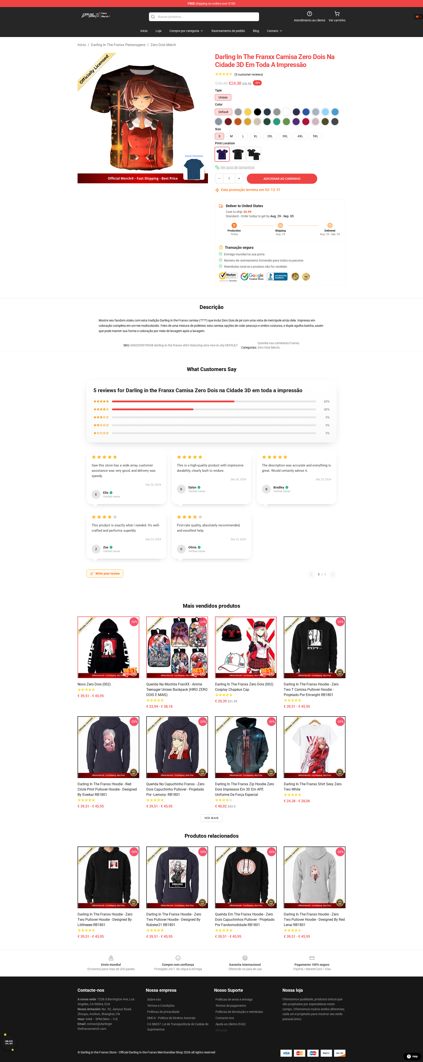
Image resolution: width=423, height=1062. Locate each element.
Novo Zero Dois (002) (94, 684)
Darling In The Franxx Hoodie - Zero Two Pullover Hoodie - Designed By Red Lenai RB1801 (314, 919)
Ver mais (211, 818)
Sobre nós (154, 999)
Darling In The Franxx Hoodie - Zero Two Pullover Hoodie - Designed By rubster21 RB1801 (173, 919)
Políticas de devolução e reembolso (239, 1012)
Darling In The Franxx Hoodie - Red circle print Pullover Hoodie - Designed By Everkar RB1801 (107, 789)
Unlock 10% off (9, 1042)
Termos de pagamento (230, 1005)
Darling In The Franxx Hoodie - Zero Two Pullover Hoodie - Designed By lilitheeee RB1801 (105, 919)
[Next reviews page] (333, 574)
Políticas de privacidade (163, 1012)
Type (218, 90)
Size (218, 129)
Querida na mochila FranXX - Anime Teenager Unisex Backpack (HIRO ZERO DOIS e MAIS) (177, 689)
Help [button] (415, 1056)
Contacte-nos (224, 1018)
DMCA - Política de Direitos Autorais (171, 1018)
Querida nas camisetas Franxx (278, 343)
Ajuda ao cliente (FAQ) (230, 1024)
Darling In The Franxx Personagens (118, 45)
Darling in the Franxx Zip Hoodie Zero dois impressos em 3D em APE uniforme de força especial (244, 789)
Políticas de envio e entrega (233, 999)
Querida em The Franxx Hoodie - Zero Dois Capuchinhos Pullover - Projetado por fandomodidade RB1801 (245, 919)
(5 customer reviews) (248, 74)
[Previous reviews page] (311, 574)
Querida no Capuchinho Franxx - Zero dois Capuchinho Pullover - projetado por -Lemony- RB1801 (175, 789)
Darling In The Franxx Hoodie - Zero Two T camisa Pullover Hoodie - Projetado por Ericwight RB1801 (311, 689)
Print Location (225, 143)
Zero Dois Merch (163, 45)
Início (82, 45)
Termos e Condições (160, 1005)
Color (219, 104)
